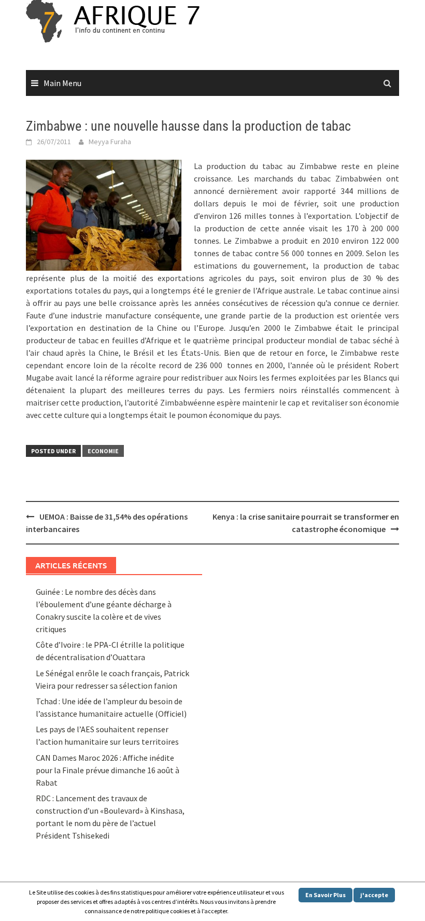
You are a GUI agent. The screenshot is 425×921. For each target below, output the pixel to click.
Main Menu (62, 83)
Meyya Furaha (110, 141)
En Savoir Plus (325, 895)
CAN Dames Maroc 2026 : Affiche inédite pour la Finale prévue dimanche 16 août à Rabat (107, 770)
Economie (103, 451)
